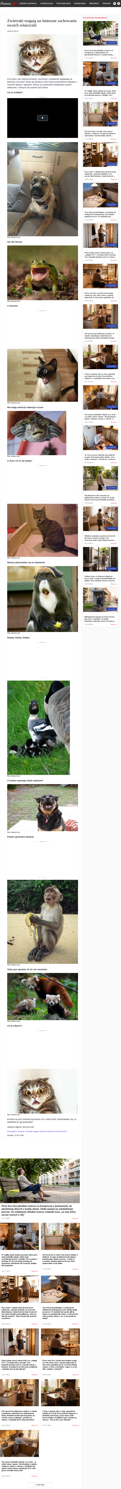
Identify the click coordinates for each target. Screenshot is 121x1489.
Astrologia (46, 3)
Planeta (8, 3)
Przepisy (94, 3)
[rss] (114, 3)
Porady (107, 3)
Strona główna (28, 3)
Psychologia (64, 3)
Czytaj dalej (39, 1485)
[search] (118, 3)
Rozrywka (80, 3)
